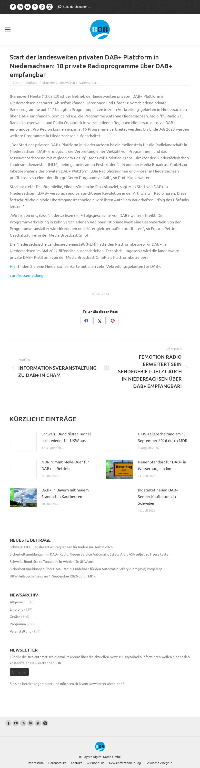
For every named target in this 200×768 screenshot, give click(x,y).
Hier (13, 266)
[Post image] (23, 441)
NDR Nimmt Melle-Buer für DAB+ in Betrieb (65, 465)
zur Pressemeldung (26, 275)
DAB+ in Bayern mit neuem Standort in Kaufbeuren (65, 493)
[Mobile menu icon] (8, 29)
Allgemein (18, 602)
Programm (18, 624)
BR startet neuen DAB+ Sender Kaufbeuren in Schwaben (158, 496)
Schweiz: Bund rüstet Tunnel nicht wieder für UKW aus (66, 437)
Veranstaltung (20, 631)
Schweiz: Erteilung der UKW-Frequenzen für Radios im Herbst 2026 (61, 547)
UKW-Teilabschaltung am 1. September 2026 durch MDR (162, 437)
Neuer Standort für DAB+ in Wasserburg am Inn (162, 465)
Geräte (15, 616)
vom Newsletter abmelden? (102, 683)
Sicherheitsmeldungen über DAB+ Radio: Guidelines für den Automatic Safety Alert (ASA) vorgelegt (86, 568)
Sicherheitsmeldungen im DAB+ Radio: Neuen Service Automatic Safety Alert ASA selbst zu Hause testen (90, 554)
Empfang (16, 609)
